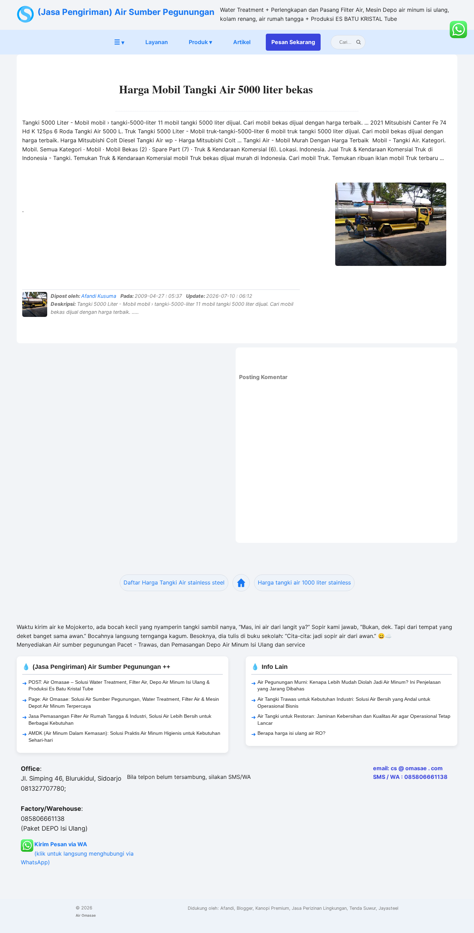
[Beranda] (241, 582)
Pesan (293, 42)
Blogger (245, 908)
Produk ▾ (200, 42)
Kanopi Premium (272, 908)
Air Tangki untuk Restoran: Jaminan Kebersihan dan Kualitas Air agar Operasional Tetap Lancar (353, 719)
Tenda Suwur (362, 908)
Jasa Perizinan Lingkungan (319, 908)
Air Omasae (86, 915)
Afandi (227, 908)
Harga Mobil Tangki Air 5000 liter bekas (216, 89)
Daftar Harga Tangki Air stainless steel (174, 582)
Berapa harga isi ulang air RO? (291, 733)
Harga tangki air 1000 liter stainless (304, 582)
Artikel (242, 42)
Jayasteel (388, 908)
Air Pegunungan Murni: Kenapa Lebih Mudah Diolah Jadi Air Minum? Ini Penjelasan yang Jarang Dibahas (349, 685)
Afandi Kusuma (98, 296)
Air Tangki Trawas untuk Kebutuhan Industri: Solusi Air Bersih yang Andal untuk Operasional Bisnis (343, 702)
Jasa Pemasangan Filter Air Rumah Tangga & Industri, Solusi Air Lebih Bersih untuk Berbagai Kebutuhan (119, 719)
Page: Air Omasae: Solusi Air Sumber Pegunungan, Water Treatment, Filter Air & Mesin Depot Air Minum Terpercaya (123, 702)
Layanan (156, 42)
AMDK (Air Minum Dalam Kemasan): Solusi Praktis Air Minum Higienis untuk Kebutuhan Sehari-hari (124, 736)
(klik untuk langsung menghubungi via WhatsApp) (77, 853)
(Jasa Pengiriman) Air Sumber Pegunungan (125, 12)
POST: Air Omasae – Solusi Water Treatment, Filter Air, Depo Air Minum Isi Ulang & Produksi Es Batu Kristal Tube (119, 685)
